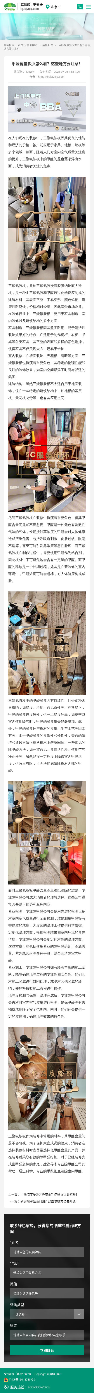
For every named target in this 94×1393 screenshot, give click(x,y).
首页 (20, 45)
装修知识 (47, 45)
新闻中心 (32, 45)
